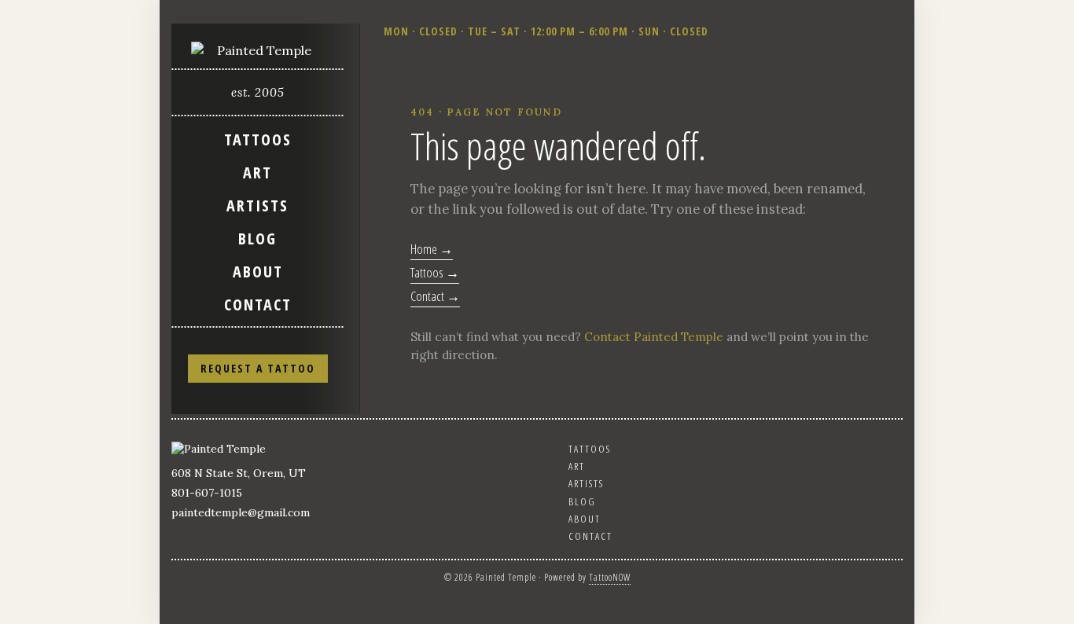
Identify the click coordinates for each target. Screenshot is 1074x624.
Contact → (435, 296)
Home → (431, 249)
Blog (257, 238)
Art (257, 172)
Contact (258, 304)
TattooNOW (610, 577)
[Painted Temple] (258, 50)
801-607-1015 (206, 493)
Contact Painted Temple (653, 336)
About (258, 271)
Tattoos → (434, 272)
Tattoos (258, 139)
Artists (257, 205)
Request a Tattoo (257, 368)
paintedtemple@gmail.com (240, 512)
